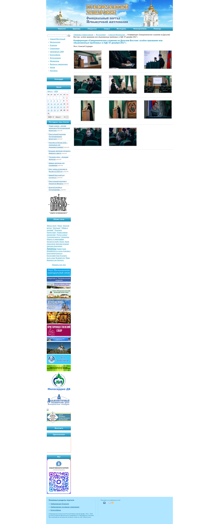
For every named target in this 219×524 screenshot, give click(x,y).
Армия (59, 249)
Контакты (54, 71)
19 (55, 107)
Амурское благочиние (54, 246)
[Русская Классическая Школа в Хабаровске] (59, 423)
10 (48, 104)
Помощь (157, 29)
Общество (92, 29)
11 (51, 104)
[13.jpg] (88, 93)
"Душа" (59, 226)
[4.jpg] (158, 93)
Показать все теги (59, 265)
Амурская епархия (62, 244)
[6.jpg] (123, 118)
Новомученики (140, 29)
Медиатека (54, 61)
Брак (58, 256)
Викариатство (52, 260)
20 (58, 107)
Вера (68, 258)
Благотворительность (54, 253)
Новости (62, 29)
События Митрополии (116, 35)
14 (61, 104)
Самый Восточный (57, 39)
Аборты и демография (55, 239)
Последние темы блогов (59, 122)
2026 (56, 91)
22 (64, 107)
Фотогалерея (101, 35)
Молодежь (121, 29)
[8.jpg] (88, 146)
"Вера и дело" (52, 226)
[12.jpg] (158, 69)
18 (51, 107)
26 (55, 110)
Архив (52, 67)
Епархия (53, 45)
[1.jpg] (88, 68)
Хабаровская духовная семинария (65, 507)
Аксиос (61, 242)
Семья (107, 29)
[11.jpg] (123, 69)
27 (58, 110)
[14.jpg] (123, 93)
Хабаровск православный (83, 35)
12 (55, 104)
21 (61, 107)
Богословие (51, 256)
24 (48, 110)
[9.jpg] (123, 146)
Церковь (76, 29)
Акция (67, 242)
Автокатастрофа (53, 242)
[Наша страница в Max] (59, 493)
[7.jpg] (158, 118)
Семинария (55, 48)
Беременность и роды (55, 251)
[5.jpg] (87, 121)
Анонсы (51, 248)
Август (50, 91)
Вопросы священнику (59, 64)
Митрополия (55, 42)
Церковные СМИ (57, 52)
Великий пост (60, 258)
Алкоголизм (51, 244)
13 (58, 104)
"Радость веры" (61, 235)
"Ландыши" (57, 228)
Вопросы (60, 260)
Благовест (67, 251)
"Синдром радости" (54, 237)
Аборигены (65, 237)
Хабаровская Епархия (60, 504)
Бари (64, 249)
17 (48, 107)
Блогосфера (55, 55)
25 (51, 110)
